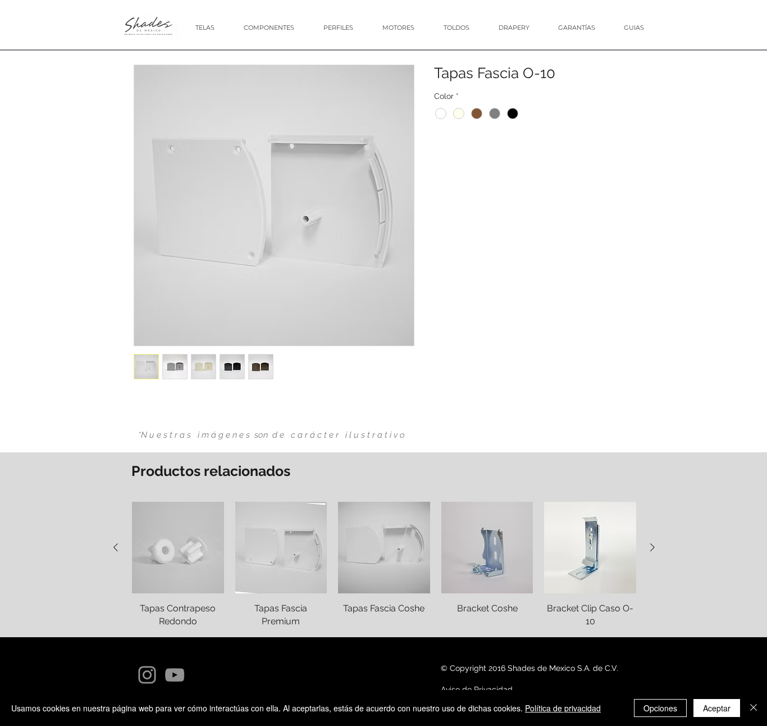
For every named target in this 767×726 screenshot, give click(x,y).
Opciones (660, 708)
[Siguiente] (652, 547)
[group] (384, 564)
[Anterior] (115, 547)
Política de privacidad (563, 708)
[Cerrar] (753, 708)
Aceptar (717, 708)
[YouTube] (174, 675)
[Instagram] (147, 675)
